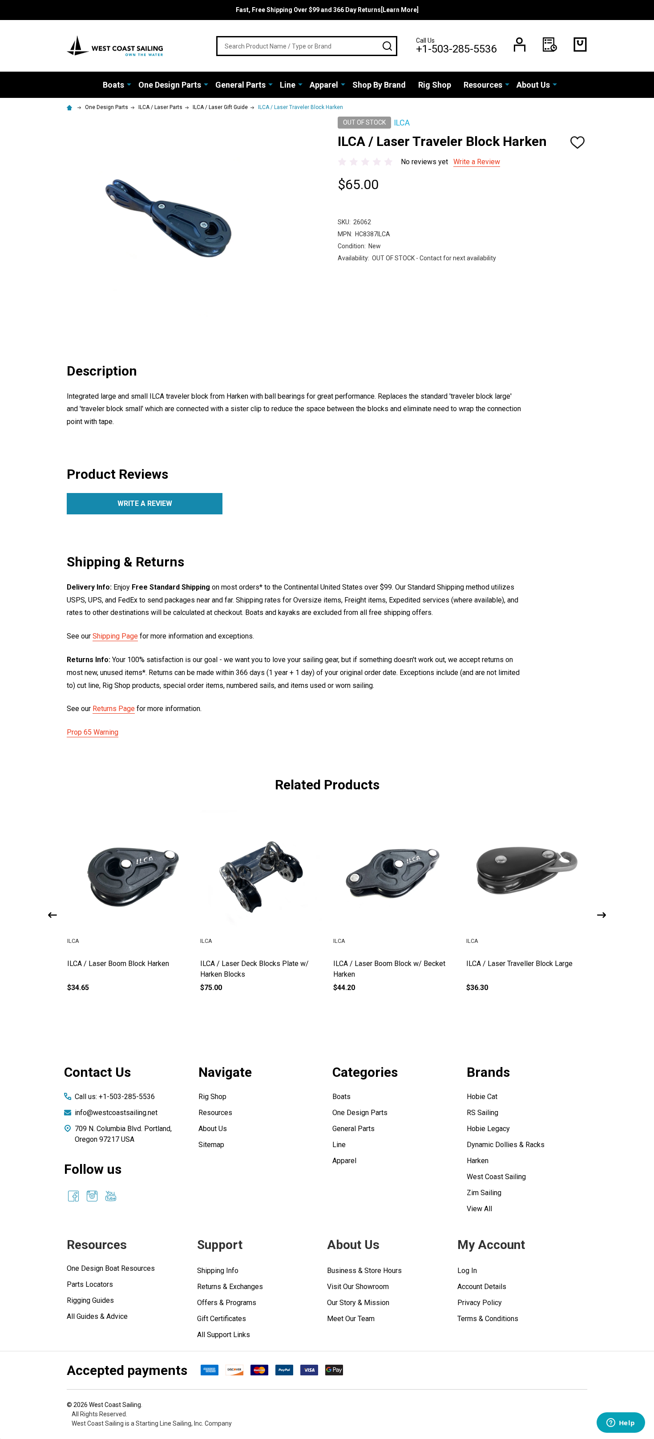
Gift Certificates (221, 1318)
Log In (467, 1270)
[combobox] (306, 46)
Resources (483, 84)
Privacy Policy (479, 1302)
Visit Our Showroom (358, 1286)
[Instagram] (92, 1196)
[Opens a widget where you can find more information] (620, 1423)
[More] (129, 84)
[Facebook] (73, 1196)
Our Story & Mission (358, 1302)
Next (601, 915)
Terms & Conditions (487, 1318)
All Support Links (223, 1334)
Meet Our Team (351, 1318)
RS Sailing (482, 1112)
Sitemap (211, 1144)
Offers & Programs (226, 1302)
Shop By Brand (379, 84)
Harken (477, 1160)
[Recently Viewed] (550, 44)
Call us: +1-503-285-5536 (115, 1096)
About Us (533, 84)
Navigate (225, 1072)
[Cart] (580, 44)
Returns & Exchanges (230, 1286)
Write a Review (476, 162)
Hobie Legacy (488, 1128)
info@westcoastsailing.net (116, 1112)
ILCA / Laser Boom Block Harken (118, 963)
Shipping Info (217, 1270)
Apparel (324, 84)
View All (479, 1209)
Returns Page (114, 708)
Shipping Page (115, 636)
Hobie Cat (482, 1096)
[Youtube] (110, 1196)
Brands (488, 1072)
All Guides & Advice (97, 1316)
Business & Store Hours (364, 1270)
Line (287, 84)
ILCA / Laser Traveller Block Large (519, 963)
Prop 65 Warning (92, 732)
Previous (52, 915)
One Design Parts (169, 84)
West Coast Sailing (496, 1176)
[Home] (71, 107)
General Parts (240, 84)
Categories (365, 1072)
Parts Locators (90, 1284)
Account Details (481, 1286)
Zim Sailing (484, 1192)
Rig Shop (434, 84)
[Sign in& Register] (520, 44)
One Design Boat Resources (111, 1268)
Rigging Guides (90, 1300)
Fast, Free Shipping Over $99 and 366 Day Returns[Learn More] (327, 9)
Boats (113, 84)
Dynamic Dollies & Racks (506, 1144)
